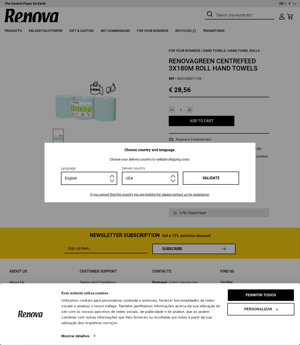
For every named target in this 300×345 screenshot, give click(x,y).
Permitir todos (261, 295)
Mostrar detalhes (75, 336)
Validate (211, 178)
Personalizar (258, 309)
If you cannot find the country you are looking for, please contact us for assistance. (150, 194)
